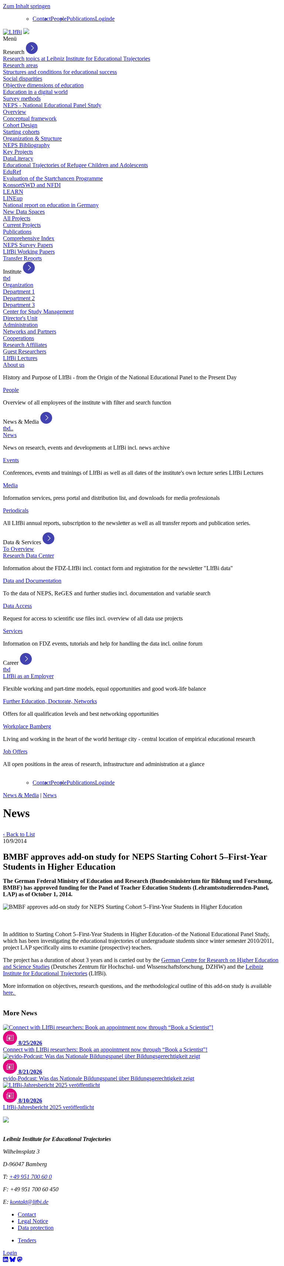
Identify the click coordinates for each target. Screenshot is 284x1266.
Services (13, 631)
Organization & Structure (32, 138)
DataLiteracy (18, 158)
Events (11, 460)
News (10, 435)
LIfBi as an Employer (28, 676)
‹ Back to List (19, 834)
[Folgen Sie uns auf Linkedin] (5, 1259)
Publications (81, 19)
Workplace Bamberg (27, 726)
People (59, 19)
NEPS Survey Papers (28, 245)
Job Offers (15, 751)
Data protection (36, 1228)
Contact (42, 19)
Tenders (27, 1240)
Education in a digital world (35, 92)
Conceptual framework (30, 118)
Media (10, 485)
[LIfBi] (12, 32)
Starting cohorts (21, 132)
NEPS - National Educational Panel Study (52, 105)
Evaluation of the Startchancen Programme (53, 178)
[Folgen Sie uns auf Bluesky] (13, 1259)
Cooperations (18, 338)
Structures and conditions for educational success (60, 72)
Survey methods (22, 98)
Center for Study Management (38, 311)
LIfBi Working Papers (29, 251)
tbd (6, 278)
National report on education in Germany (51, 205)
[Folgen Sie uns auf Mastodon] (19, 1259)
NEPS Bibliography (26, 145)
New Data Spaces (24, 212)
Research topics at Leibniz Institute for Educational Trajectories (76, 58)
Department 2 (19, 298)
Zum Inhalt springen (26, 6)
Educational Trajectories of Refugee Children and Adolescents (75, 165)
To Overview (18, 549)
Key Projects (18, 152)
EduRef (12, 172)
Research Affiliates (25, 345)
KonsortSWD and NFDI (32, 185)
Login (102, 19)
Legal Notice (33, 1221)
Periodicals (15, 510)
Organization (18, 285)
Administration (20, 325)
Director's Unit (20, 318)
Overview (14, 112)
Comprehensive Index (28, 238)
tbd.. (8, 428)
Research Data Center (28, 555)
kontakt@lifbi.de (29, 1202)
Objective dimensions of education (43, 85)
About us (13, 365)
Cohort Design (20, 125)
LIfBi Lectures (20, 358)
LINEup (13, 198)
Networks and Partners (29, 331)
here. (9, 992)
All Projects (16, 218)
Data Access (17, 606)
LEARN (13, 192)
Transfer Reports (22, 258)
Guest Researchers (24, 351)
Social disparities (22, 78)
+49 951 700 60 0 (30, 1177)
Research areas (20, 65)
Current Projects (22, 225)
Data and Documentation (32, 581)
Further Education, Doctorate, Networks (50, 701)
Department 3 (19, 305)
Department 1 (19, 291)
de (112, 19)
